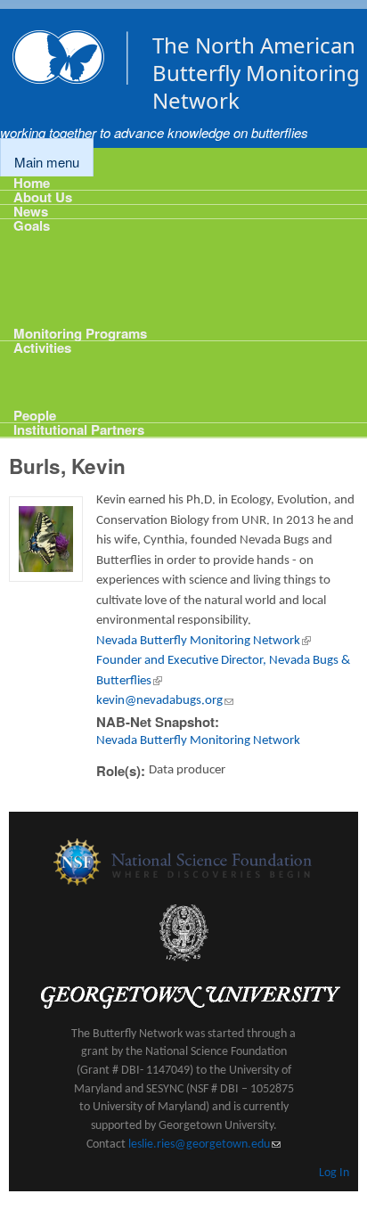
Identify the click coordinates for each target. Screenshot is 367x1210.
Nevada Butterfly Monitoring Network (203, 641)
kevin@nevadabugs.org (164, 700)
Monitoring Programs (80, 331)
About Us (42, 197)
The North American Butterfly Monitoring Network (256, 72)
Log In (334, 1173)
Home (31, 183)
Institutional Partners (78, 430)
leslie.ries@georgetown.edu (204, 1144)
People (34, 413)
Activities (42, 348)
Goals (31, 226)
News (30, 211)
